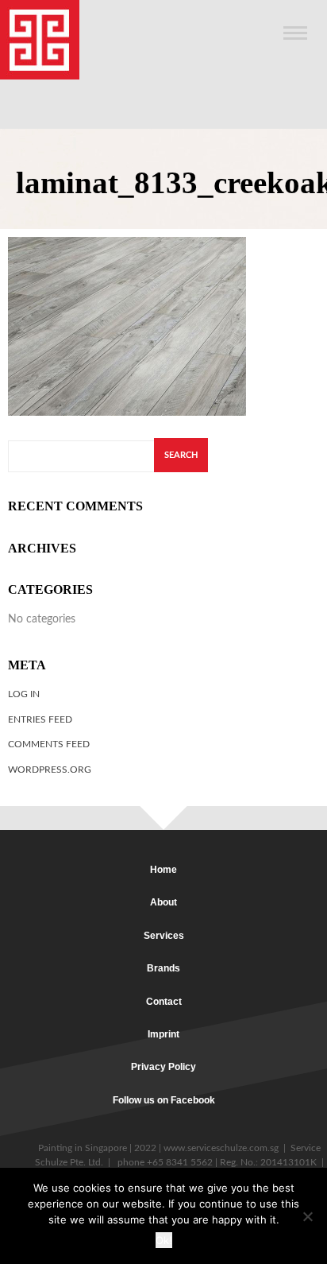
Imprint (163, 1034)
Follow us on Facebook (164, 1100)
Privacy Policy (163, 1066)
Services (164, 935)
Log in (24, 694)
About (163, 902)
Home (163, 869)
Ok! (164, 1240)
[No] (307, 1216)
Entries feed (40, 719)
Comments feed (49, 744)
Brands (163, 968)
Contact (164, 1001)
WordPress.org (49, 769)
